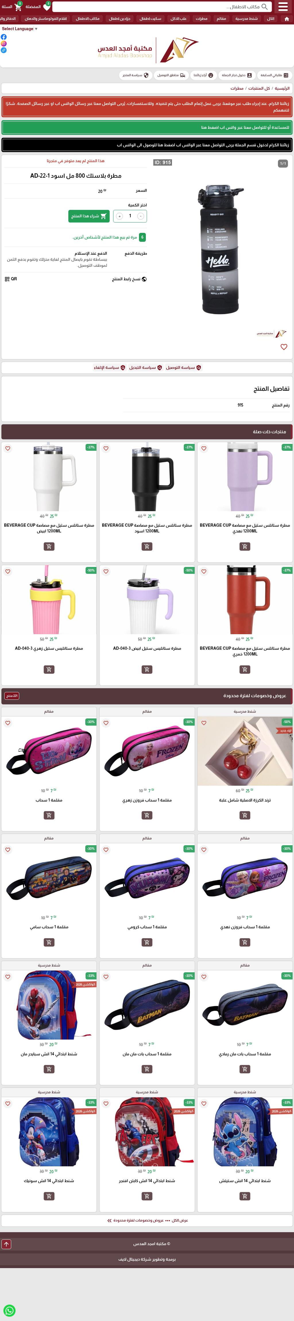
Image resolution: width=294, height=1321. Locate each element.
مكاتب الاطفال (87, 18)
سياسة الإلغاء (110, 368)
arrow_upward (6, 1244)
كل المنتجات (259, 88)
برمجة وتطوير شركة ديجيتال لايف (147, 1259)
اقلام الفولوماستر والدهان (45, 18)
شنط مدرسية (246, 18)
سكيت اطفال (150, 18)
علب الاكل (179, 18)
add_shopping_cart (245, 546)
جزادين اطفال (119, 18)
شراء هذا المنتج (89, 216)
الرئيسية (282, 88)
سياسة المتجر (136, 75)
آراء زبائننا (204, 75)
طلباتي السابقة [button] (275, 75)
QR (10, 279)
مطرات (202, 18)
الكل (270, 18)
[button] (38, 7)
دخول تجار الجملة (237, 75)
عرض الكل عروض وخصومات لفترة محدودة (147, 1220)
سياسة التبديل (146, 368)
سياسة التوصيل (184, 368)
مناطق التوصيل (171, 75)
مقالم (221, 18)
